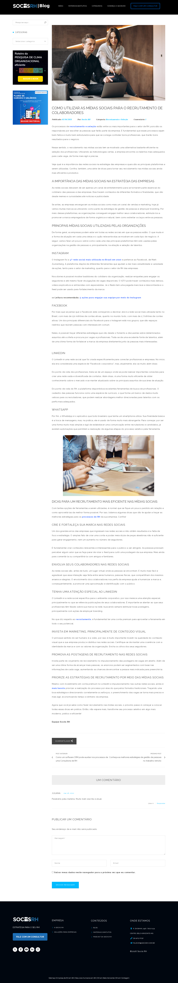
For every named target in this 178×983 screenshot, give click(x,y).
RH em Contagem (122, 978)
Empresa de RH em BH (65, 978)
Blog (95, 928)
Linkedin (32, 949)
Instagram (38, 949)
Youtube (26, 949)
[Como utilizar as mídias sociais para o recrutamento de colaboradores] (108, 63)
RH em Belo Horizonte (105, 978)
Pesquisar (45, 22)
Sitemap (52, 978)
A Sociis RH (59, 927)
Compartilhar (63, 741)
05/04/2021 (67, 119)
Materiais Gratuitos (102, 932)
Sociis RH (86, 119)
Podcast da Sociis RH (102, 937)
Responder (161, 803)
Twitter (15, 949)
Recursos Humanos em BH (85, 978)
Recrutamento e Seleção (117, 119)
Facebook (21, 949)
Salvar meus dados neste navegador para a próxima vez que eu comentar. (95, 872)
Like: (151, 803)
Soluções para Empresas (65, 932)
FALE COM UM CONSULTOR (145, 6)
